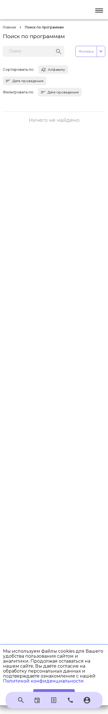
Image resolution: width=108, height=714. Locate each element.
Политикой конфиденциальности (43, 681)
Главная (9, 27)
